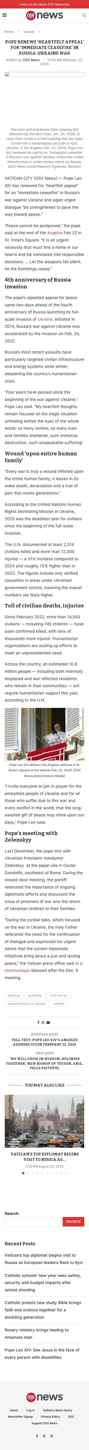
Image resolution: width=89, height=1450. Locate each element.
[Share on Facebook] (38, 1022)
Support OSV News (44, 1423)
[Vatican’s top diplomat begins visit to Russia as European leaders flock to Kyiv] (44, 1121)
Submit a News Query (57, 1410)
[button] (9, 1134)
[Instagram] (52, 1435)
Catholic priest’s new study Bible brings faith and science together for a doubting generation (43, 1309)
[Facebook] (37, 1435)
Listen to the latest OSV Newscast (44, 4)
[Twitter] (45, 1435)
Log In (30, 1410)
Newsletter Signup (20, 1416)
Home (9, 31)
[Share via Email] (48, 1022)
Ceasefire (35, 995)
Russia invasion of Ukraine (27, 1003)
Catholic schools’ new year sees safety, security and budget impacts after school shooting (43, 1282)
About (14, 1410)
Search (12, 1213)
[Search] (84, 16)
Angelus (14, 995)
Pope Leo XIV (58, 995)
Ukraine (59, 1003)
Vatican (29, 31)
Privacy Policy (50, 1416)
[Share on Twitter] (43, 1022)
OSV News (31, 60)
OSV (71, 1416)
